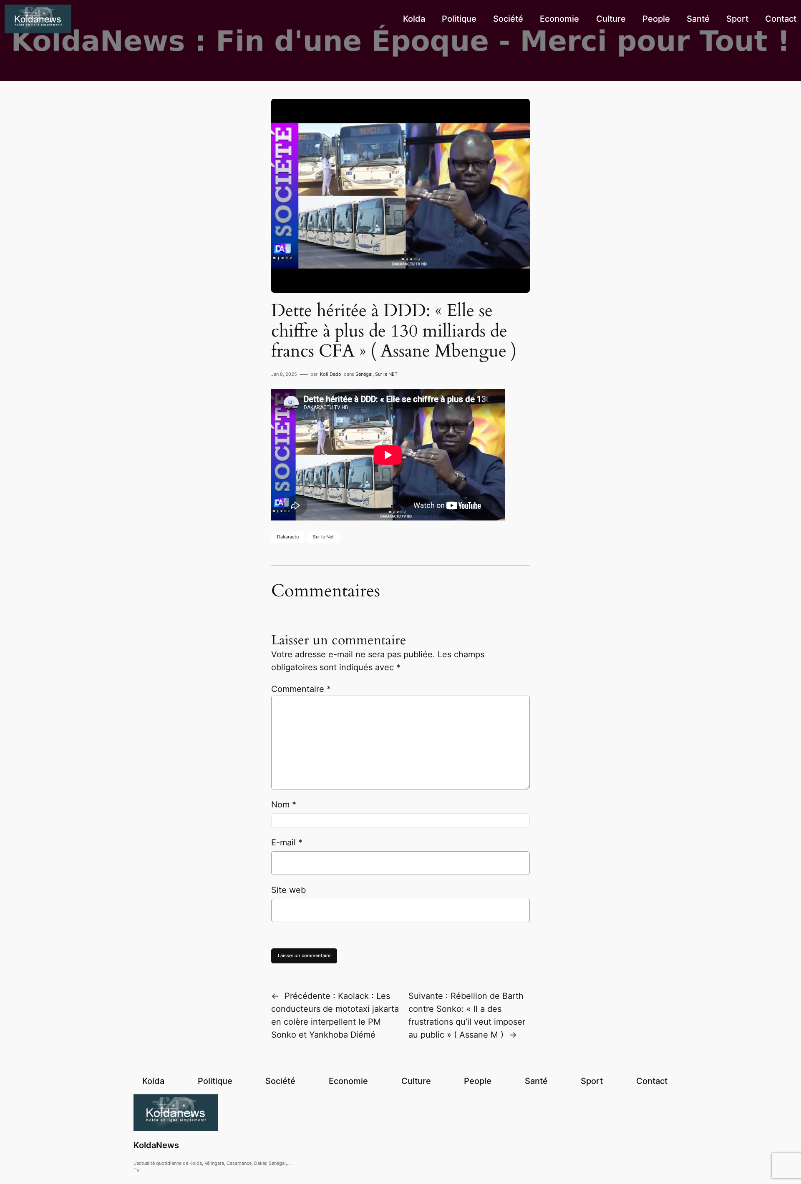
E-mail (286, 842)
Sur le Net (323, 537)
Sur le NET (386, 374)
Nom (283, 804)
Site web (288, 890)
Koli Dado (330, 374)
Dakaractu (288, 537)
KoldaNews (156, 1145)
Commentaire (301, 689)
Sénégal (364, 374)
